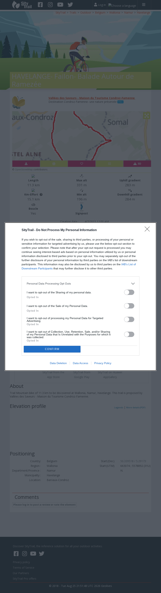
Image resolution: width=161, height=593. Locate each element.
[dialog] (80, 297)
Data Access (80, 363)
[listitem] (80, 284)
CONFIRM (52, 349)
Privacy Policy (102, 363)
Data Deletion (58, 363)
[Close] (148, 230)
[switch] (129, 292)
